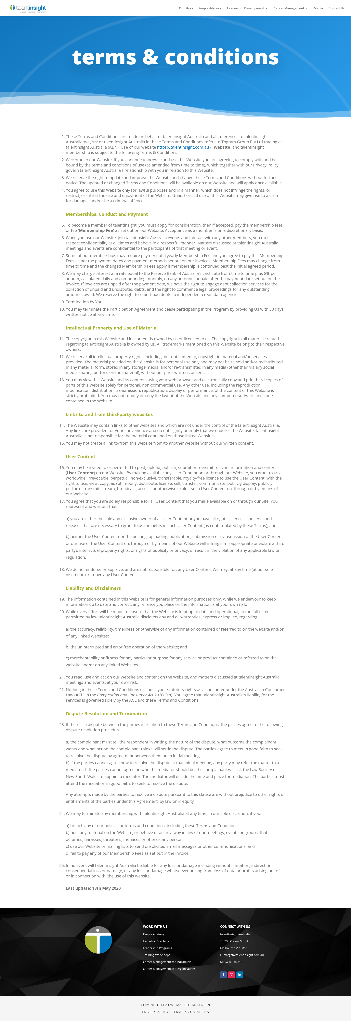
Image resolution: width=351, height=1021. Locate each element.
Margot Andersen (193, 1005)
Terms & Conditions (190, 1012)
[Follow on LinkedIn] (239, 974)
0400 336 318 (233, 962)
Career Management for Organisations (169, 969)
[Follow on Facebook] (223, 974)
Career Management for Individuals (167, 962)
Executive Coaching (156, 941)
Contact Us (336, 8)
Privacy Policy (155, 1012)
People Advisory (210, 8)
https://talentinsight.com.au (183, 147)
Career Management (289, 8)
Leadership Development (245, 8)
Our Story (186, 8)
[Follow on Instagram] (231, 974)
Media (318, 8)
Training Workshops (156, 955)
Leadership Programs (157, 948)
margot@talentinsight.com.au (243, 955)
